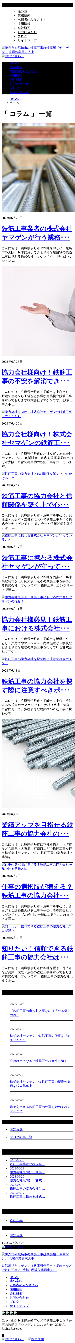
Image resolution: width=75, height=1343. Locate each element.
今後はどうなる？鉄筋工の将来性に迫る (38, 1061)
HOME (22, 11)
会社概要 (24, 28)
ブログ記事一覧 (21, 1137)
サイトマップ (27, 40)
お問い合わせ (27, 32)
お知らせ (16, 1129)
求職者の (32, 19)
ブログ (22, 36)
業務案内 (24, 15)
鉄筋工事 (16, 1220)
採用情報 (24, 23)
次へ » (19, 1242)
